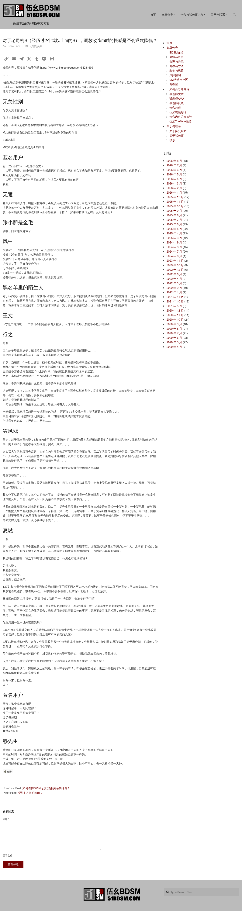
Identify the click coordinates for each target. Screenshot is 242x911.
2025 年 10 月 (175, 206)
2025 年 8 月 (174, 215)
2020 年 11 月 (175, 315)
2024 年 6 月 (174, 256)
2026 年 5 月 (174, 174)
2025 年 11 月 (175, 201)
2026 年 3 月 (174, 183)
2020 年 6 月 (174, 338)
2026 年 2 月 (174, 188)
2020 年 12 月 (175, 310)
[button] (234, 14)
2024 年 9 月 (174, 242)
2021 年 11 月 (175, 297)
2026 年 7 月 (174, 165)
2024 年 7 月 (174, 251)
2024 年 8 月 (174, 247)
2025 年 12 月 (175, 197)
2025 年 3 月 (174, 238)
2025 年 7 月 (174, 220)
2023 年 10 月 (175, 265)
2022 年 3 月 (174, 283)
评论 (6, 819)
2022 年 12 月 (175, 269)
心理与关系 (36, 46)
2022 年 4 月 (174, 279)
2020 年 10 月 (175, 319)
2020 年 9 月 (174, 324)
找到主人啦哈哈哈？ (30, 793)
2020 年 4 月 (174, 347)
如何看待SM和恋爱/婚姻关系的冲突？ (46, 788)
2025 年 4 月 (174, 233)
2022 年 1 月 (174, 292)
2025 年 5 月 (174, 229)
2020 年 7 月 (174, 333)
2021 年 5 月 (174, 306)
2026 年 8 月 (174, 161)
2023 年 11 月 (175, 260)
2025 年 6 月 (174, 224)
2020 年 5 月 (174, 342)
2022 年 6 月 (174, 274)
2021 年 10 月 (175, 301)
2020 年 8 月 (174, 328)
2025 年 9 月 (174, 210)
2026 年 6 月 (174, 170)
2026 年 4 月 (174, 179)
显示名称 (7, 855)
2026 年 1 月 (174, 192)
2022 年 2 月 (174, 288)
